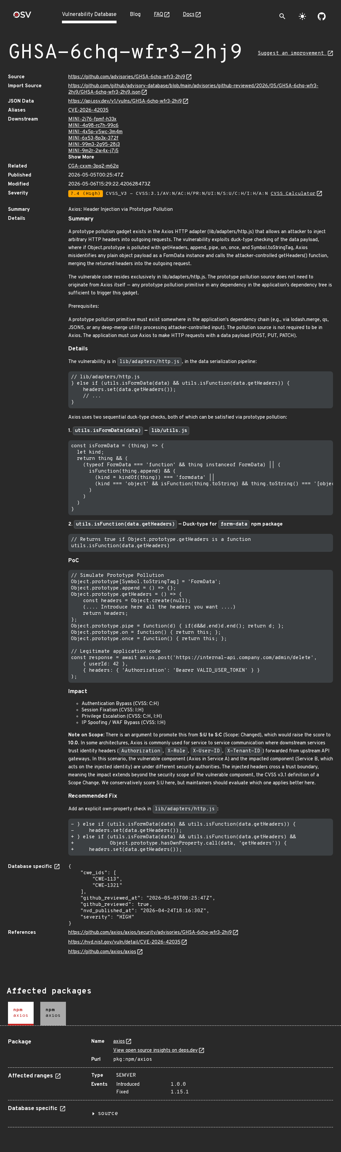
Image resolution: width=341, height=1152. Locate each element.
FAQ (158, 14)
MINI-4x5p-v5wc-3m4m (95, 132)
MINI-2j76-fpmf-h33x (92, 119)
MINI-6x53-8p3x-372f (93, 138)
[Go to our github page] (322, 16)
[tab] (21, 1013)
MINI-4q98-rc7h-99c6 (93, 126)
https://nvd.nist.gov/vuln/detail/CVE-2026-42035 (124, 942)
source (108, 1113)
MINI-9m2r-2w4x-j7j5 (93, 151)
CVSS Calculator (293, 193)
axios (119, 1041)
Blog (135, 14)
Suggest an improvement (292, 53)
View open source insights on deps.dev (155, 1050)
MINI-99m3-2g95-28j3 (94, 145)
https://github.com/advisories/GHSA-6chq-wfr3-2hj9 (126, 77)
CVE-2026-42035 (88, 110)
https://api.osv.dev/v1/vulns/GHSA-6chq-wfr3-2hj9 (125, 101)
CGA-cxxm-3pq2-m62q (93, 166)
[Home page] (22, 17)
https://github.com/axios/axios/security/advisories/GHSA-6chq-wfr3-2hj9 (150, 933)
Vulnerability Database (89, 14)
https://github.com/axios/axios (102, 952)
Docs (188, 14)
